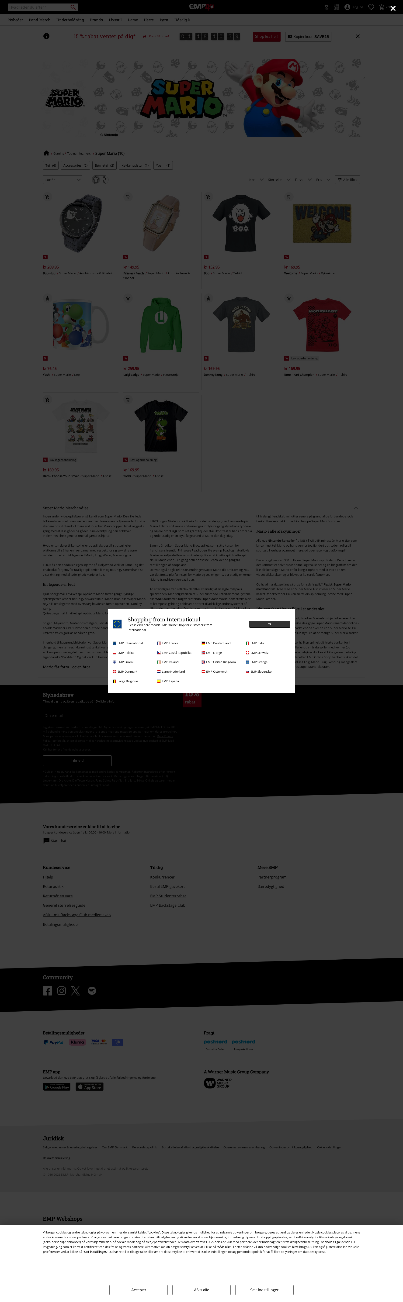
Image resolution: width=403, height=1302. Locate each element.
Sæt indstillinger (264, 1289)
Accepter (138, 1290)
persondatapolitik (249, 1252)
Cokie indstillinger (214, 1252)
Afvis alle (201, 1290)
